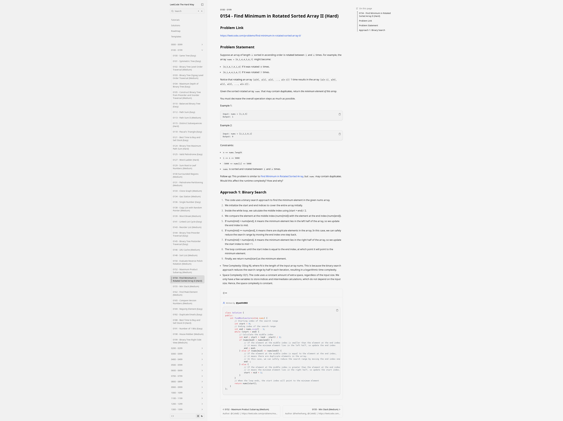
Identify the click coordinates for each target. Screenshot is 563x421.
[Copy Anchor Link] (341, 16)
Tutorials (175, 19)
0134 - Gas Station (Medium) (187, 196)
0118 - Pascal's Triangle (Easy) (187, 131)
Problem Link (232, 27)
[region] (281, 115)
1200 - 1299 (176, 403)
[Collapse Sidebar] (202, 4)
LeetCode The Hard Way (182, 4)
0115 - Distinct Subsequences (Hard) (187, 125)
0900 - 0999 (176, 387)
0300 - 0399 (176, 353)
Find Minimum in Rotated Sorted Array (282, 176)
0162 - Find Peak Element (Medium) (185, 293)
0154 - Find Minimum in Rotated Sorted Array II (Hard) (187, 279)
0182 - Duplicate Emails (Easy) (187, 314)
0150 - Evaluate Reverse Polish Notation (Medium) (188, 262)
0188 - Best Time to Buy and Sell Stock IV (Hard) (186, 321)
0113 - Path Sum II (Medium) (187, 117)
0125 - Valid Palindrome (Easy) (187, 154)
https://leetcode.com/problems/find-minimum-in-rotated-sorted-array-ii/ (260, 35)
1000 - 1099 (176, 392)
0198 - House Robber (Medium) (188, 334)
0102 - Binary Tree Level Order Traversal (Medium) (188, 68)
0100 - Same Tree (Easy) (184, 55)
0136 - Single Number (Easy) (187, 202)
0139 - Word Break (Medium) (187, 216)
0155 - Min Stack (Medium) (186, 286)
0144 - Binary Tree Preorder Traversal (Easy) (186, 234)
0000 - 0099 (176, 44)
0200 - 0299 (176, 348)
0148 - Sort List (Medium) (185, 255)
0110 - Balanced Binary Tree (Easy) (186, 105)
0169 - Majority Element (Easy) (187, 309)
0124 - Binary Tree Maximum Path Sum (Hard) (187, 147)
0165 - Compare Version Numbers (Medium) (184, 302)
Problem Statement (237, 47)
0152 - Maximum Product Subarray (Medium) (185, 271)
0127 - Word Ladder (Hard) (186, 159)
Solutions (175, 25)
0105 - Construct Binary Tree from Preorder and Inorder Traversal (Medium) (187, 95)
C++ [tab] (225, 293)
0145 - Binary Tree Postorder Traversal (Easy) (187, 243)
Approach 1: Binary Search (243, 192)
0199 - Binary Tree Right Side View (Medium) (187, 341)
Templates (176, 36)
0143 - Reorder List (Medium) (187, 227)
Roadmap (175, 31)
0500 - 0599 (176, 364)
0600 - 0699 (176, 370)
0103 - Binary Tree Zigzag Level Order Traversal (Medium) (188, 77)
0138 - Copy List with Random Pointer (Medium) (187, 209)
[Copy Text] (339, 114)
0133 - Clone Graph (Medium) (187, 190)
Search (188, 11)
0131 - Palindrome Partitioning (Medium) (188, 184)
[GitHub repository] (172, 416)
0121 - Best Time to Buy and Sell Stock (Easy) (186, 139)
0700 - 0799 (176, 376)
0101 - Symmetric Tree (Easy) (187, 61)
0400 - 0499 (176, 359)
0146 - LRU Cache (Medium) (186, 249)
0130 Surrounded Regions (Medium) (186, 175)
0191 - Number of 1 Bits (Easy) (187, 328)
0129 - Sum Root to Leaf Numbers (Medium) (184, 167)
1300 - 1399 (176, 409)
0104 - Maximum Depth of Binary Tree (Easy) (185, 85)
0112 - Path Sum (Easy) (184, 112)
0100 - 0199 (176, 50)
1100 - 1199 (176, 398)
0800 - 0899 (176, 381)
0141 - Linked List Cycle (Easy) (187, 221)
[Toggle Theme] (199, 416)
